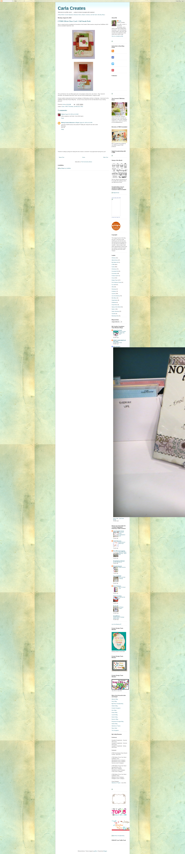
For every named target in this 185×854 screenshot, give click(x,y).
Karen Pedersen (117, 586)
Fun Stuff (114, 284)
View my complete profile (117, 36)
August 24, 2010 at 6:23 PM (86, 122)
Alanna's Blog (115, 699)
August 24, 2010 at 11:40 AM (71, 114)
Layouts (113, 293)
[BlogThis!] (78, 104)
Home (83, 157)
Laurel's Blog (115, 714)
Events (88, 14)
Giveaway (114, 289)
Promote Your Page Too (116, 217)
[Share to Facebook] (81, 104)
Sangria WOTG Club (117, 342)
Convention (114, 273)
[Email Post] (74, 104)
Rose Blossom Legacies (119, 551)
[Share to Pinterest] (82, 104)
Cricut (113, 277)
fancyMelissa (116, 616)
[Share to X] (79, 104)
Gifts (113, 286)
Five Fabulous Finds (116, 282)
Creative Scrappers (116, 708)
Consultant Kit (115, 271)
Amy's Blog (114, 701)
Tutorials (114, 313)
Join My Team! (94, 14)
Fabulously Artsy (117, 596)
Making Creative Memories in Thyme (70, 122)
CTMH (66, 106)
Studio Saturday (115, 311)
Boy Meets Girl (115, 262)
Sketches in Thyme (116, 725)
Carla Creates (72, 8)
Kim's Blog (114, 710)
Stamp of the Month (116, 306)
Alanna (63, 114)
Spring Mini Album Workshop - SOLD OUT (122, 553)
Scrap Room (114, 304)
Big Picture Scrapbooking (117, 703)
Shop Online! (61, 14)
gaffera (95, 851)
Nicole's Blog (115, 717)
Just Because (77, 106)
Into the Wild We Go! (117, 562)
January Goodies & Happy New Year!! (122, 333)
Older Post (105, 157)
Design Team (115, 280)
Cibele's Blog (115, 705)
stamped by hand (117, 330)
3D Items (114, 257)
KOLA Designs (116, 346)
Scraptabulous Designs (119, 560)
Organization (115, 300)
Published (114, 302)
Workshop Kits (115, 315)
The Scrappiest (115, 730)
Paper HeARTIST (117, 576)
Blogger (105, 851)
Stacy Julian (114, 728)
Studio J (84, 14)
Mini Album (114, 298)
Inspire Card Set (122, 567)
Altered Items (115, 260)
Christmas (114, 269)
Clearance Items (77, 14)
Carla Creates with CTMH (116, 197)
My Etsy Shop (101, 14)
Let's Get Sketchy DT (116, 624)
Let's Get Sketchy (116, 295)
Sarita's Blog (114, 723)
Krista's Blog (114, 712)
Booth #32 (115, 606)
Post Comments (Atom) (86, 161)
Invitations (114, 291)
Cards (62, 106)
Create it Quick (115, 275)
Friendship (70, 106)
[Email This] (77, 104)
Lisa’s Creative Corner (118, 531)
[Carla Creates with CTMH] (116, 215)
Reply (62, 118)
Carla (120, 20)
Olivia (81, 106)
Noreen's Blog (115, 719)
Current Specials (69, 14)
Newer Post (61, 157)
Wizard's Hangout (117, 566)
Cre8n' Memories (117, 541)
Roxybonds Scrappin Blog (117, 721)
